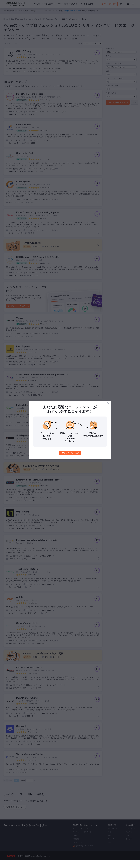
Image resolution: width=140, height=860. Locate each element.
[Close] (108, 403)
